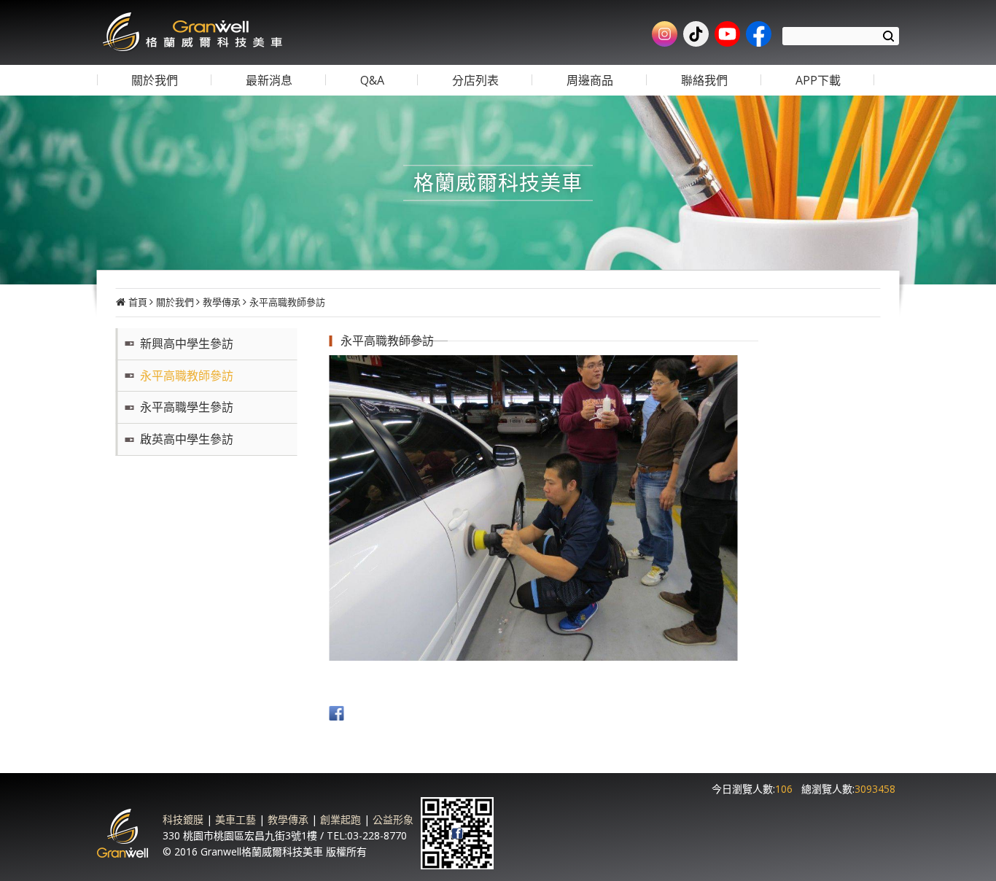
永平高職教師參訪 (287, 301)
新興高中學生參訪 (186, 343)
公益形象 (393, 819)
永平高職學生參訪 (186, 407)
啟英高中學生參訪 (186, 439)
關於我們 (175, 301)
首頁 (137, 301)
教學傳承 (222, 301)
